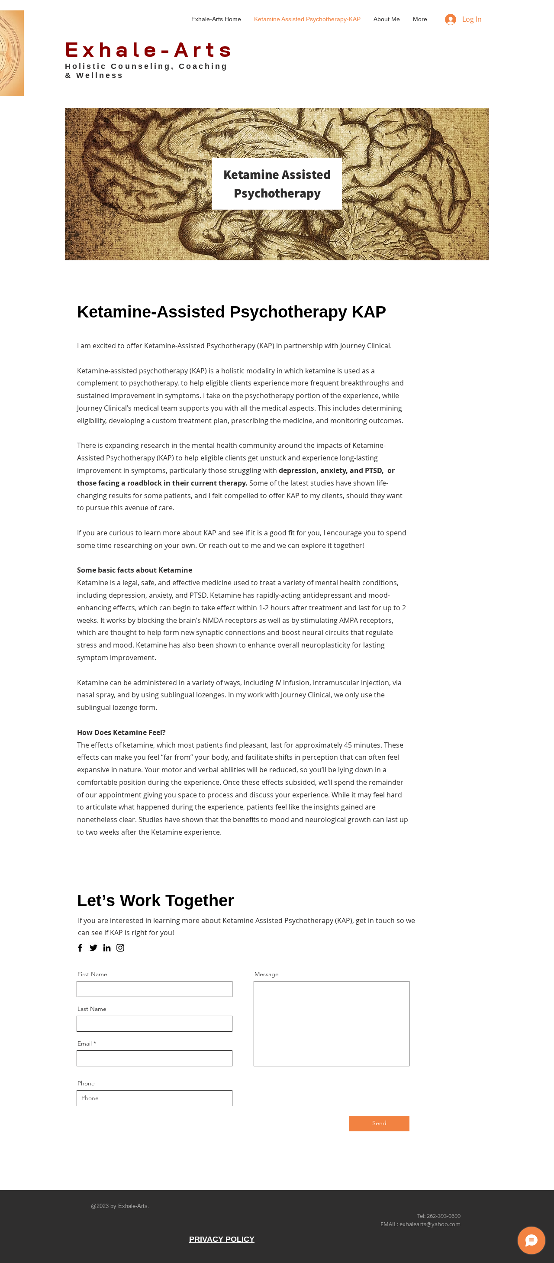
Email (84, 1043)
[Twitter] (93, 947)
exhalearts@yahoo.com (430, 1224)
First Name (92, 974)
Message (266, 974)
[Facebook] (80, 947)
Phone (86, 1083)
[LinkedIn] (107, 947)
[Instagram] (120, 947)
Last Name (91, 1009)
